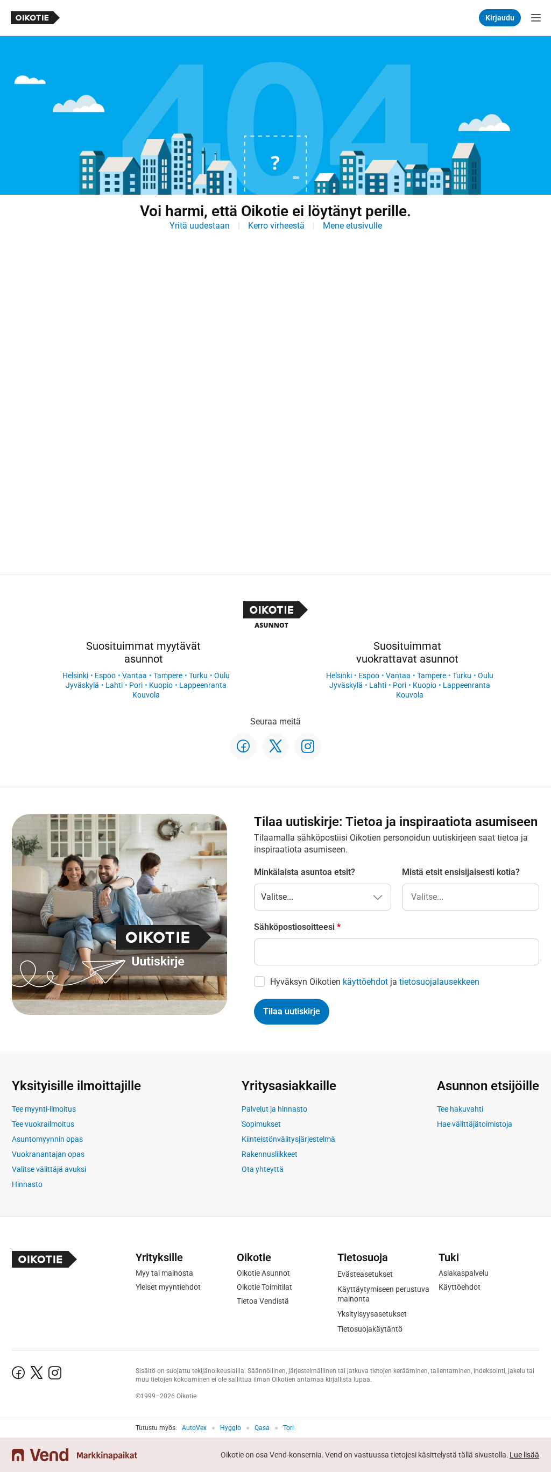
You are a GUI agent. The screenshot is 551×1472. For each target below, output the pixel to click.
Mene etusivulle (352, 226)
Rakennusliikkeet (270, 1154)
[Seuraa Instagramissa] (307, 746)
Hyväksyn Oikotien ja (374, 982)
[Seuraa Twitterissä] (275, 746)
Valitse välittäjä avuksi (49, 1169)
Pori (136, 685)
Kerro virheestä (276, 226)
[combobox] (470, 897)
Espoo (105, 675)
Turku (198, 675)
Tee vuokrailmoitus (43, 1124)
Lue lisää (524, 1454)
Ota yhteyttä (263, 1169)
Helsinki (75, 675)
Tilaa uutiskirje (291, 1011)
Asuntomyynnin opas (47, 1139)
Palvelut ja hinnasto (274, 1109)
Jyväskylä (82, 685)
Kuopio (161, 685)
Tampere (167, 675)
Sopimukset (261, 1124)
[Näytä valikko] (536, 18)
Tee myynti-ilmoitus (44, 1109)
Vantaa (134, 675)
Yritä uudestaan (199, 226)
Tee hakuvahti (460, 1109)
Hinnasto (27, 1184)
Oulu (222, 675)
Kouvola (146, 695)
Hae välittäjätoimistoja (474, 1124)
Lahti (114, 685)
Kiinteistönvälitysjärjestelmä (288, 1139)
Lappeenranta (203, 685)
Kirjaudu (499, 17)
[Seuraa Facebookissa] (243, 746)
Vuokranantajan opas (48, 1154)
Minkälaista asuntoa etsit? (304, 872)
